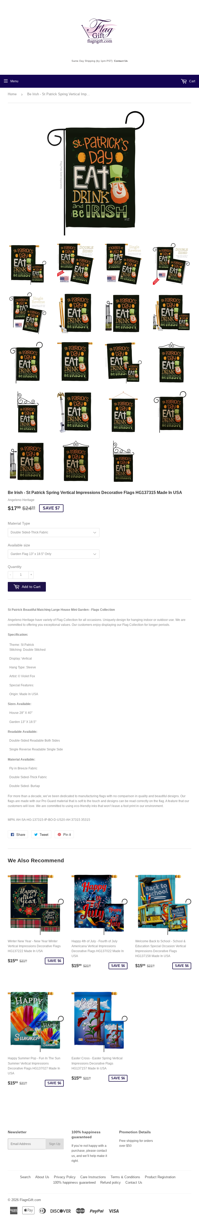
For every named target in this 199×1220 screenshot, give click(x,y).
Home (12, 94)
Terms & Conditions (125, 1177)
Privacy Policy (65, 1177)
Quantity (15, 567)
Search (25, 1177)
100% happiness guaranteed (74, 1182)
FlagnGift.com (30, 1200)
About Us (42, 1177)
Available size (19, 545)
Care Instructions (93, 1177)
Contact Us (121, 60)
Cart (191, 81)
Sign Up (54, 1144)
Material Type (19, 523)
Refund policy (110, 1182)
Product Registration (160, 1177)
